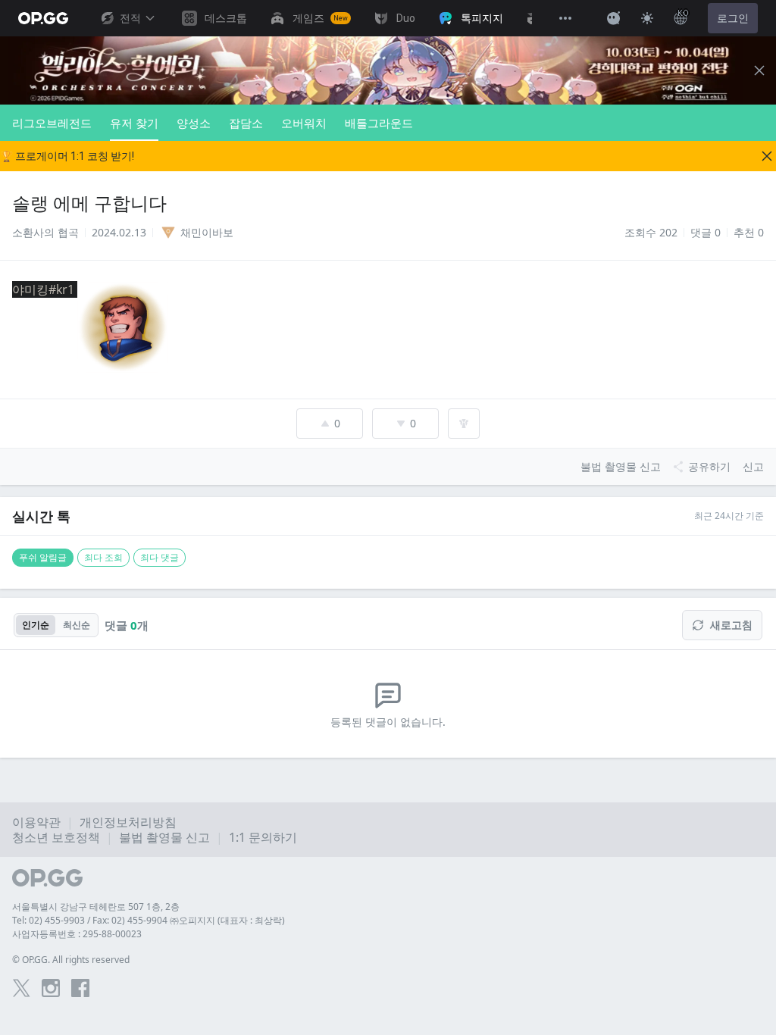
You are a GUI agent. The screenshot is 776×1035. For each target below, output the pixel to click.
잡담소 (246, 122)
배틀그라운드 (379, 122)
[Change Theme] (647, 18)
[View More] (565, 18)
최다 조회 (103, 557)
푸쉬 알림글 (43, 557)
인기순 (35, 624)
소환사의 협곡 (45, 232)
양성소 (194, 122)
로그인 (733, 18)
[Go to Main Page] (43, 18)
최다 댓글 (159, 557)
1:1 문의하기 (263, 837)
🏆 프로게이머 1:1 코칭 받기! (67, 156)
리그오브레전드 (52, 122)
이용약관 (36, 822)
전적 (130, 18)
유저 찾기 (134, 122)
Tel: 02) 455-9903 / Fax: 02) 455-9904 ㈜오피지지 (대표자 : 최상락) (148, 920)
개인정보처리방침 (128, 822)
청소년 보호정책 (56, 837)
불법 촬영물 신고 (164, 837)
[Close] (759, 70)
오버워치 (304, 122)
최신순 (76, 624)
